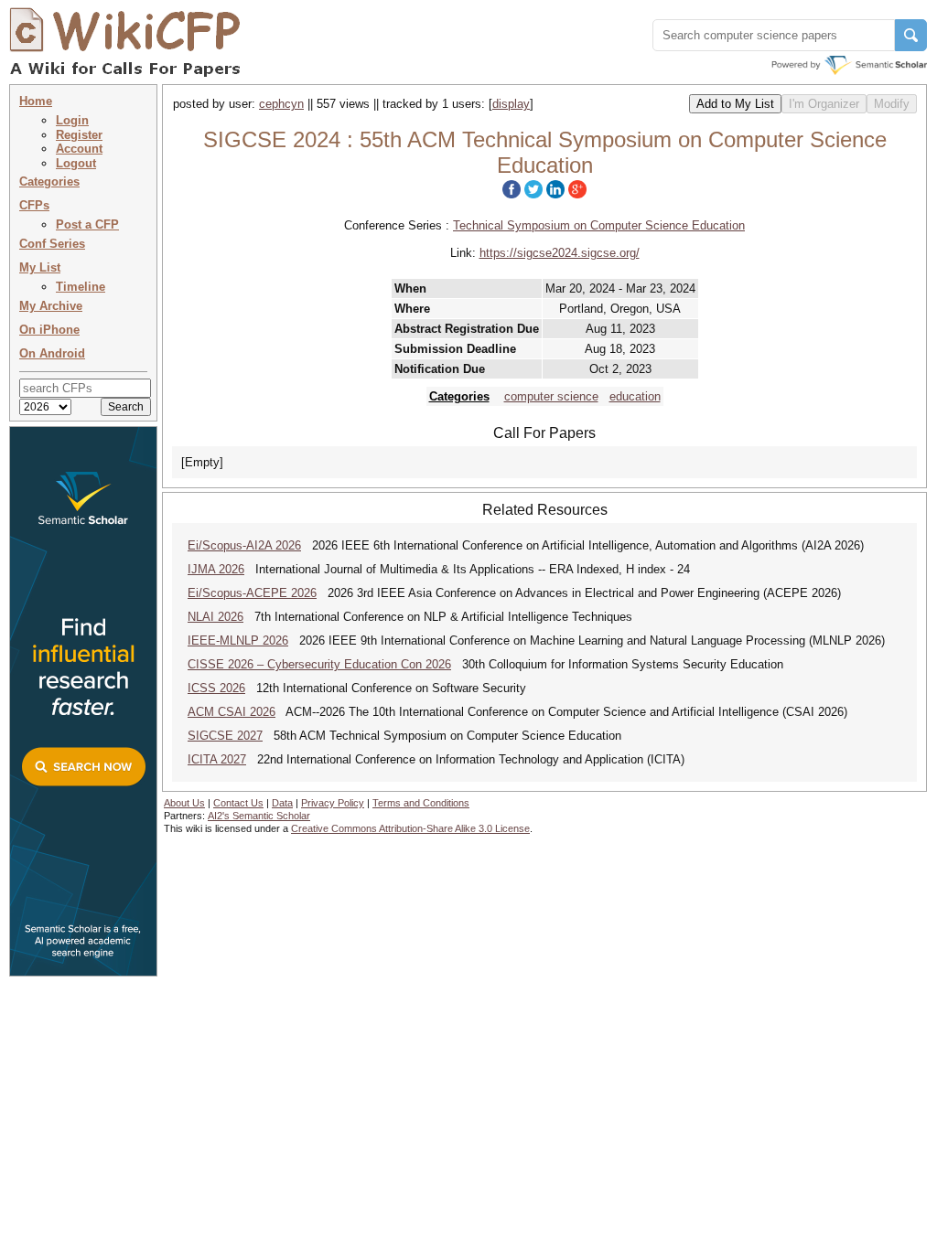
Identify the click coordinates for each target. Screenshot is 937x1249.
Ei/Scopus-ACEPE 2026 (252, 593)
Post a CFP (87, 224)
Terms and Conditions (420, 802)
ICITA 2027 (217, 759)
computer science (551, 396)
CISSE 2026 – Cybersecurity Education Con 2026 (319, 664)
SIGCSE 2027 (225, 735)
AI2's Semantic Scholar (259, 815)
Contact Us (238, 802)
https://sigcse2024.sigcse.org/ (559, 253)
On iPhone (49, 329)
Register (79, 135)
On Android (52, 353)
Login (72, 120)
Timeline (80, 287)
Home (35, 101)
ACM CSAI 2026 (231, 712)
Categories (49, 181)
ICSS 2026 (216, 688)
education (635, 396)
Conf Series (52, 244)
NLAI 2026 (215, 617)
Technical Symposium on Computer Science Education (599, 225)
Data (282, 802)
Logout (76, 163)
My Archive (50, 306)
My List (39, 267)
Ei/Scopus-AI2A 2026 (244, 545)
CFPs (34, 205)
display (511, 104)
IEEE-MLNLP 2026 (238, 640)
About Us (184, 802)
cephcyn (281, 104)
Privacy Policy (332, 802)
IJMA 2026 (216, 569)
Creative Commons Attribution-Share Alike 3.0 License (410, 828)
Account (79, 148)
